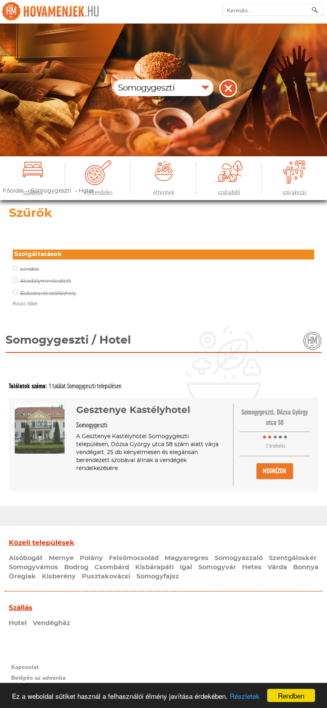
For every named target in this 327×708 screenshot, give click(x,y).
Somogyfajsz (157, 576)
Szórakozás (294, 193)
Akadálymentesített (45, 281)
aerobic (29, 269)
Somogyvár (217, 567)
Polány (91, 558)
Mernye (61, 558)
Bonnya (306, 567)
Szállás (20, 607)
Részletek (245, 696)
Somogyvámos (33, 567)
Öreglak (22, 576)
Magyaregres (187, 558)
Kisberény (59, 576)
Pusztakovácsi (106, 576)
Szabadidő (229, 193)
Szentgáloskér (293, 558)
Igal (186, 567)
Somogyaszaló (239, 558)
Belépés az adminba (38, 678)
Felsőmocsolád (134, 558)
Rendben (291, 695)
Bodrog (76, 567)
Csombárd (112, 567)
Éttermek (163, 193)
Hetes (252, 567)
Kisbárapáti (154, 567)
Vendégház (51, 623)
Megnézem (274, 471)
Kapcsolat (25, 667)
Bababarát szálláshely (48, 293)
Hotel (18, 623)
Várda (277, 567)
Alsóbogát (26, 558)
